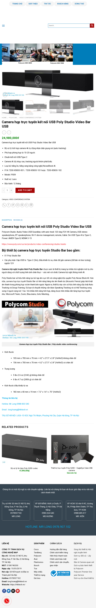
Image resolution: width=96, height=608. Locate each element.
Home (4, 118)
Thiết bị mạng (39, 575)
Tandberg (38, 552)
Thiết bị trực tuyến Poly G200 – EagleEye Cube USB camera (71, 469)
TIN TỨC (47, 4)
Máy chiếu (38, 572)
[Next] (89, 54)
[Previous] (7, 54)
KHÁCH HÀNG (62, 4)
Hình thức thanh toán (58, 556)
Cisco (36, 549)
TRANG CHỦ (17, 4)
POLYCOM (13, 118)
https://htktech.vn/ (17, 584)
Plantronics (38, 562)
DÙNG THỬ (79, 4)
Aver (36, 559)
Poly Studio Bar (14, 255)
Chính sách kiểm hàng (59, 552)
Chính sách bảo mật (58, 559)
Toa (35, 568)
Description (7, 220)
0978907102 (15, 578)
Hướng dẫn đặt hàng (58, 549)
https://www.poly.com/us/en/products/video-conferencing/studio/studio (34, 244)
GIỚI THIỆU (33, 4)
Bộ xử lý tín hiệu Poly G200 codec (24, 468)
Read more (71, 477)
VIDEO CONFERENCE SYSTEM (30, 118)
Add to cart (25, 190)
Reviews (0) (18, 220)
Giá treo (37, 578)
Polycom (37, 556)
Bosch (36, 565)
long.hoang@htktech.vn (17, 581)
